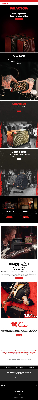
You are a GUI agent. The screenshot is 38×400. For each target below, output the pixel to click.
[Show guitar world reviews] (18, 359)
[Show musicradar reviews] (24, 359)
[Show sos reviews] (29, 359)
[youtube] (21, 391)
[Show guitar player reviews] (14, 359)
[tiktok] (22, 391)
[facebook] (15, 391)
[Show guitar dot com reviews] (9, 359)
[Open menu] (1, 3)
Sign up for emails (19, 377)
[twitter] (17, 391)
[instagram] (19, 391)
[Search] (34, 3)
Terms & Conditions (21, 397)
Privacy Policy (16, 397)
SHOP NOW (19, 63)
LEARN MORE (19, 18)
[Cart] (36, 3)
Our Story (19, 335)
